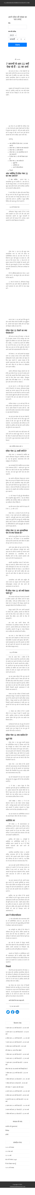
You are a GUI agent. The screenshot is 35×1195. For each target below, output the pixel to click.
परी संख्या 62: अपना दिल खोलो (13, 1050)
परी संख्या (8, 569)
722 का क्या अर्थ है (14, 1006)
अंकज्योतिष (18, 59)
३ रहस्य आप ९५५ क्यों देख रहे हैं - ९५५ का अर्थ (17, 1105)
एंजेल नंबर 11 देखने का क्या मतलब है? (19, 147)
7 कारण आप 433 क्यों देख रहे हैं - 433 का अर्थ (17, 1042)
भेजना (17, 45)
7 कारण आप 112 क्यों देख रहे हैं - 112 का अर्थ (17, 1058)
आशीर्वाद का (16, 165)
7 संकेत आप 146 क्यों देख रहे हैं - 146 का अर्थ (17, 1054)
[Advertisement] (17, 111)
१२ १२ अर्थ (8, 1155)
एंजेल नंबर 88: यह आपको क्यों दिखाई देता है (16, 1068)
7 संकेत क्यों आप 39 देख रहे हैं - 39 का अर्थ (16, 1083)
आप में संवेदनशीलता (18, 167)
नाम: (9, 23)
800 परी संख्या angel (11, 1159)
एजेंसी (6, 1134)
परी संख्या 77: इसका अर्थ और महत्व (14, 1087)
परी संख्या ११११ (16, 379)
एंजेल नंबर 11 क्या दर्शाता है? (16, 160)
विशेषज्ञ (7, 1130)
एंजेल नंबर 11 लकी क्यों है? (16, 150)
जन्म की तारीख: (12, 31)
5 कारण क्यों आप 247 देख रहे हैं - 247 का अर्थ (17, 1109)
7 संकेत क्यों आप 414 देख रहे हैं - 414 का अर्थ (17, 1113)
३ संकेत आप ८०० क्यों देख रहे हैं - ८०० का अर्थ (17, 1038)
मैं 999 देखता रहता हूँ (10, 1163)
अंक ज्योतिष (14, 179)
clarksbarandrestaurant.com (16, 3)
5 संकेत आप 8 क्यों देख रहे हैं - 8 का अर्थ (15, 1046)
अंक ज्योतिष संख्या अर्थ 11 (16, 446)
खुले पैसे (15, 163)
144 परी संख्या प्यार (14, 207)
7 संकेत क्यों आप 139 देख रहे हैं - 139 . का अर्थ (17, 1079)
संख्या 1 (14, 801)
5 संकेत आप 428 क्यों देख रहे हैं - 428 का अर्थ (17, 1095)
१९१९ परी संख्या (9, 1167)
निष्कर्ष (11, 170)
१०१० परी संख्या (9, 1147)
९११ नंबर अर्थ (9, 1151)
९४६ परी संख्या (13, 652)
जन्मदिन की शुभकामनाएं (11, 1126)
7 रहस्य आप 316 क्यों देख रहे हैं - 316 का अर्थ (17, 1028)
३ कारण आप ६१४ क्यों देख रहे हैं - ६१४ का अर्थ (17, 1091)
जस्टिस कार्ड (15, 273)
